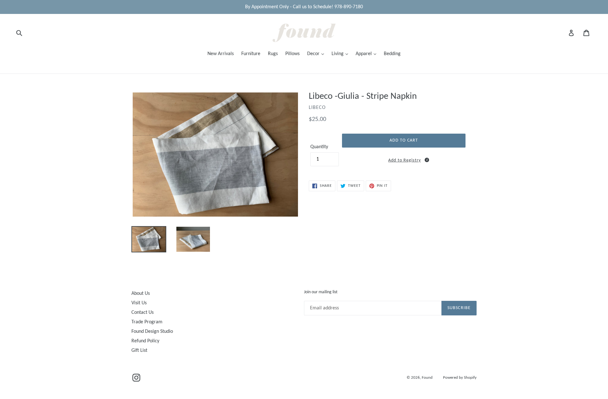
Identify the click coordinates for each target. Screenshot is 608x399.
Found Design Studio (152, 331)
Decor (314, 53)
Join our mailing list (321, 292)
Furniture (250, 53)
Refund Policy (145, 341)
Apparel (364, 53)
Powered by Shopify (460, 378)
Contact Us (142, 312)
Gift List (139, 350)
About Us (140, 293)
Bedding (392, 53)
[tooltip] (427, 160)
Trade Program (146, 322)
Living (338, 53)
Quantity (319, 146)
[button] (404, 159)
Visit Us (139, 303)
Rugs (273, 53)
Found (428, 378)
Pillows (292, 53)
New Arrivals (220, 53)
